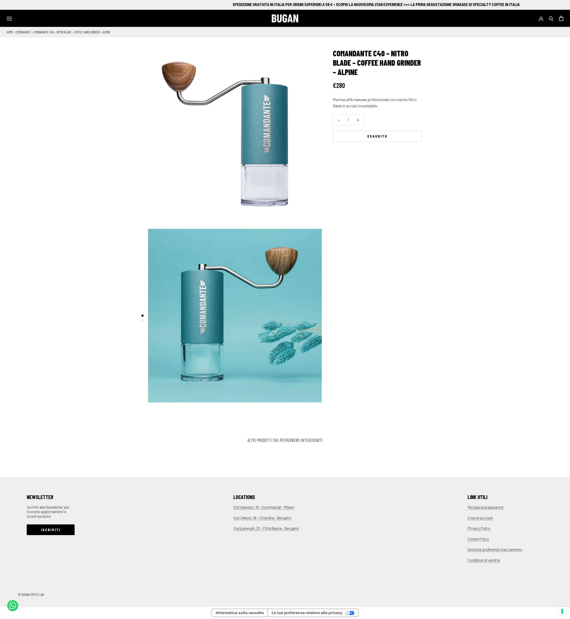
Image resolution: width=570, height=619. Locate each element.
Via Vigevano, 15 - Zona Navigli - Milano (263, 507)
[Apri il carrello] (561, 18)
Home (10, 32)
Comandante (23, 32)
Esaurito (377, 136)
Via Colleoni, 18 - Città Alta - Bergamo (262, 517)
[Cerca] (551, 18)
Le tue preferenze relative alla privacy (307, 613)
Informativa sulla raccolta (240, 613)
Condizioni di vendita (484, 560)
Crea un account (480, 517)
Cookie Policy (478, 539)
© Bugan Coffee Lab (31, 594)
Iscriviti (51, 530)
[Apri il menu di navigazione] (9, 18)
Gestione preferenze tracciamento (495, 549)
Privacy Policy (479, 528)
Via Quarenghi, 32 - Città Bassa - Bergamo (266, 528)
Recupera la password (485, 507)
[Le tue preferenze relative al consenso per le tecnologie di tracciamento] (562, 611)
